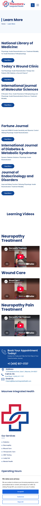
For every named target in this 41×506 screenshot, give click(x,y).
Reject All (20, 502)
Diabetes (6, 442)
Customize (20, 497)
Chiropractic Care (9, 452)
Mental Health (8, 461)
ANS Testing (7, 455)
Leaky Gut (6, 458)
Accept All (20, 491)
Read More (7, 60)
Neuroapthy (7, 445)
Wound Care (7, 448)
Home (3, 24)
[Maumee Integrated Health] (14, 3)
